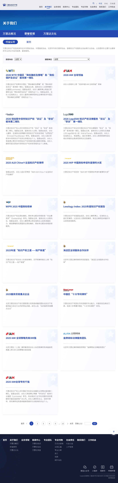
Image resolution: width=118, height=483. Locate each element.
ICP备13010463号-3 (100, 476)
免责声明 (110, 478)
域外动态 (58, 460)
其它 (56, 453)
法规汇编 (58, 446)
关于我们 (48, 6)
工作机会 (111, 6)
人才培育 (69, 446)
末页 (71, 423)
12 (63, 423)
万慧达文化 (49, 33)
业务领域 (57, 6)
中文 (100, 3)
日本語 (112, 3)
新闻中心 (66, 6)
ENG (106, 3)
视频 (56, 456)
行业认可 (10, 42)
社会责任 (93, 6)
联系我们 (102, 6)
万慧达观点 (36, 443)
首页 (41, 6)
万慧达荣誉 (36, 450)
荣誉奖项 (29, 33)
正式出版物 (59, 443)
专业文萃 (58, 450)
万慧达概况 (9, 33)
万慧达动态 (36, 446)
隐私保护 (113, 478)
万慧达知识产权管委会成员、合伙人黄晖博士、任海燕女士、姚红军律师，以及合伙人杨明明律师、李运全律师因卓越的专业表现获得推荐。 (86, 218)
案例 (28, 42)
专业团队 (75, 6)
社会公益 (69, 443)
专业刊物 (84, 6)
